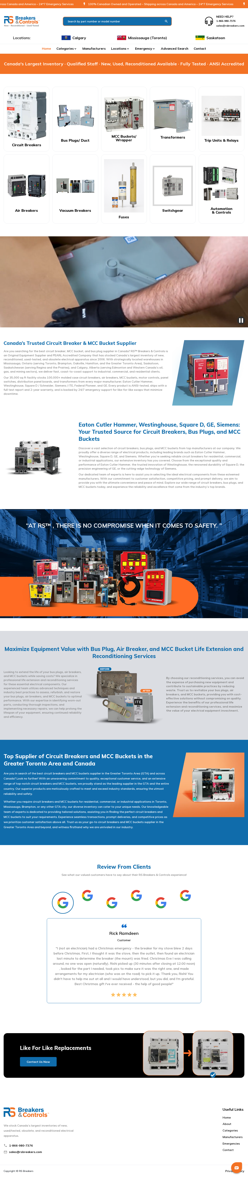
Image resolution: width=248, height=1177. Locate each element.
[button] (66, 48)
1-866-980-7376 (21, 1145)
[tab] (63, 903)
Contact (200, 48)
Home (46, 48)
